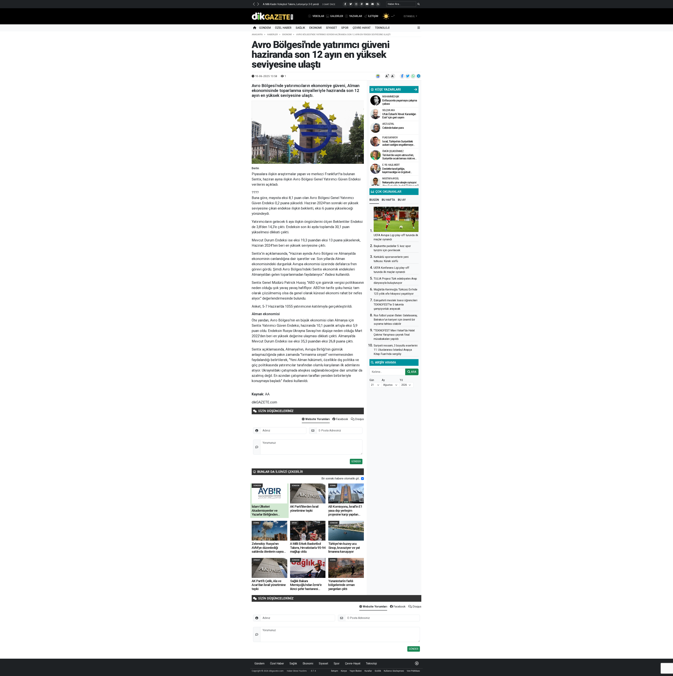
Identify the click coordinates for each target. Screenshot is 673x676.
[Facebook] (345, 4)
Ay (383, 380)
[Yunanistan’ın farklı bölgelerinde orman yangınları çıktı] (346, 568)
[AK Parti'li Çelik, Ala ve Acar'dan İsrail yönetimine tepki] (269, 568)
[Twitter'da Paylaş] (407, 76)
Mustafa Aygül (390, 178)
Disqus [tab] (359, 419)
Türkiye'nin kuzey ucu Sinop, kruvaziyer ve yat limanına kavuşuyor (344, 548)
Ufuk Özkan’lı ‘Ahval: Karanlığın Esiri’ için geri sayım (399, 115)
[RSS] (377, 4)
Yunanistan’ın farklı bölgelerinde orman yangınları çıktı (341, 585)
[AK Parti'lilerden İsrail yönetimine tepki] (308, 493)
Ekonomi (315, 27)
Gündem (265, 27)
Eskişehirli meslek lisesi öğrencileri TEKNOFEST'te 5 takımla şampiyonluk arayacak (395, 304)
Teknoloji (382, 27)
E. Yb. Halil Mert (391, 164)
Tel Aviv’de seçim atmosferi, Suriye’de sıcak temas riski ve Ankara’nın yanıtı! (398, 158)
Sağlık (300, 27)
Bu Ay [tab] (402, 199)
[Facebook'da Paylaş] (402, 76)
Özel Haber (283, 27)
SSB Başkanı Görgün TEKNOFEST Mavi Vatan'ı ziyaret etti (295, 4)
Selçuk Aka (388, 110)
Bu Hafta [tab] (388, 199)
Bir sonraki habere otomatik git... (340, 478)
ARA (413, 371)
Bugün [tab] (374, 199)
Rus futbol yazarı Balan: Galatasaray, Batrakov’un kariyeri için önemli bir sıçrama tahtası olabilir (395, 319)
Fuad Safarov (390, 137)
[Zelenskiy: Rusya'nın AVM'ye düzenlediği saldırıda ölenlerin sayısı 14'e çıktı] (269, 531)
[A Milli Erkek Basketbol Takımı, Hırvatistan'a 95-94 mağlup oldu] (308, 531)
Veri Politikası (413, 671)
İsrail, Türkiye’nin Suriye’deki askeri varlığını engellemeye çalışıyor (397, 145)
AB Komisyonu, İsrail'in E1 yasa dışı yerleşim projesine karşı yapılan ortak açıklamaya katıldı (345, 512)
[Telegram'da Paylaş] (418, 76)
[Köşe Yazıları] (375, 100)
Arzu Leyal (388, 123)
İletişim (334, 671)
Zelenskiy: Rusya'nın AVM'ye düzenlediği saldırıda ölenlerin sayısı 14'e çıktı (268, 549)
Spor (344, 27)
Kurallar (368, 671)
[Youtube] (367, 4)
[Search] (418, 4)
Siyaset (331, 27)
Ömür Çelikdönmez (393, 151)
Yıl (401, 380)
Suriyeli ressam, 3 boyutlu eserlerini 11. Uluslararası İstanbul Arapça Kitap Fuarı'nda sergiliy (395, 350)
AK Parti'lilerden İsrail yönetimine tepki (304, 508)
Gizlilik (378, 671)
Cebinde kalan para (393, 127)
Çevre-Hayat (362, 27)
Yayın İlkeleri (356, 671)
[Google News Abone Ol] (377, 76)
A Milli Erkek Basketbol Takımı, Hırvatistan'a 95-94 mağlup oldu (307, 548)
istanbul (409, 16)
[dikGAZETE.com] (272, 16)
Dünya (332, 485)
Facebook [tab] (341, 419)
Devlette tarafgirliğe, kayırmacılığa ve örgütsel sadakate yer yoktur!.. (396, 172)
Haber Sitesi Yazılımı (297, 671)
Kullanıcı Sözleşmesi (394, 671)
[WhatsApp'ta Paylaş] (413, 76)
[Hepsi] (415, 89)
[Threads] (361, 4)
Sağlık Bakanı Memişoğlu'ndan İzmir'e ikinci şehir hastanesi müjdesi (306, 587)
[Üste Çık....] (416, 663)
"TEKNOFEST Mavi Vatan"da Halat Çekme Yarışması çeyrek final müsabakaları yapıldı (394, 335)
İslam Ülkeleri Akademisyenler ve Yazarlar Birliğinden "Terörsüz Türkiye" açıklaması (264, 514)
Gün (371, 380)
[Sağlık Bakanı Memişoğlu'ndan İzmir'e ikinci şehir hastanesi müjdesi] (308, 568)
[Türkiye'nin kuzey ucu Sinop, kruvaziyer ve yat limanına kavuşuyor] (346, 531)
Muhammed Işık (390, 96)
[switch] (362, 478)
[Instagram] (356, 4)
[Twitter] (350, 4)
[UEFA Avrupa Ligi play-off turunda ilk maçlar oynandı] (396, 219)
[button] (254, 4)
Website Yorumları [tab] (317, 419)
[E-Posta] (372, 4)
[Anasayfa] (255, 27)
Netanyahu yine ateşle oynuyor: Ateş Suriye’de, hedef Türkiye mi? (400, 184)
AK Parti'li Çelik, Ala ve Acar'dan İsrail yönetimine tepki (269, 585)
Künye (344, 671)
